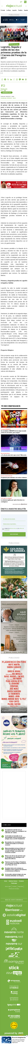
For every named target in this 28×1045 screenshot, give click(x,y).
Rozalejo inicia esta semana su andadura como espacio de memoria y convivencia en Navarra (14, 870)
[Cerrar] (27, 1036)
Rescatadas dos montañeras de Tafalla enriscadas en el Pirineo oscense (13, 843)
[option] (14, 6)
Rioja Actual (14, 44)
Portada (3, 10)
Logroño (14, 10)
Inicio (5, 881)
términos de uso (13, 528)
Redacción (4, 89)
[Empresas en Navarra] (14, 981)
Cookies (14, 886)
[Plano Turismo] (14, 998)
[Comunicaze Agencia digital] (14, 893)
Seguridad (20, 886)
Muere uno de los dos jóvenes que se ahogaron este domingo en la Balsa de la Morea (13, 857)
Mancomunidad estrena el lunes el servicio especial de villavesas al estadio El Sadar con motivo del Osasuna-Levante (13, 850)
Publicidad (14, 883)
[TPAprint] (14, 1004)
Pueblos (20, 10)
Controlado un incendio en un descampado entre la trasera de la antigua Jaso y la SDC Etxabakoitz (13, 837)
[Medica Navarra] (14, 987)
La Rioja (8, 10)
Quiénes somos (13, 881)
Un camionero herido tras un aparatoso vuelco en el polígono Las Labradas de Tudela (14, 831)
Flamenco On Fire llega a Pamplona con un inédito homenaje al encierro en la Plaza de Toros (14, 863)
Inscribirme (14, 534)
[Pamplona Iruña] (14, 1010)
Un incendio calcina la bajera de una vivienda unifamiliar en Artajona (14, 875)
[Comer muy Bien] (14, 992)
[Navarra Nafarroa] (14, 1016)
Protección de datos (14, 888)
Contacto (21, 881)
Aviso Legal (8, 886)
